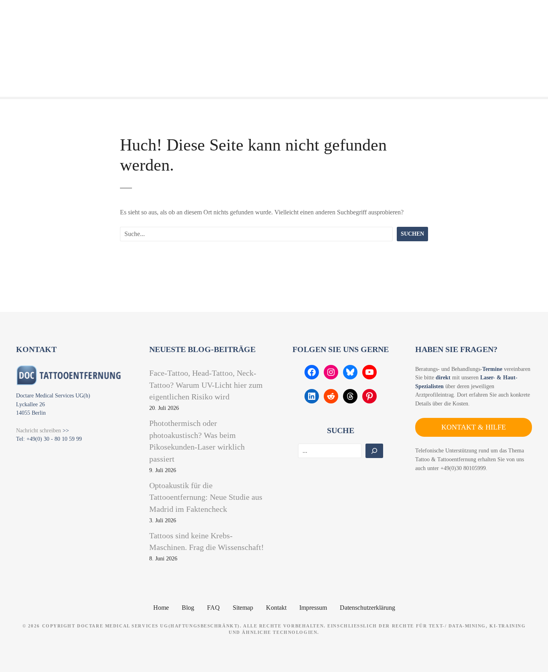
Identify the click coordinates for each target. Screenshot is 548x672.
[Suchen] (374, 451)
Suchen (412, 233)
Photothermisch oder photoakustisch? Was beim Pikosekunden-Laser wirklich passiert (197, 441)
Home (161, 607)
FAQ (213, 607)
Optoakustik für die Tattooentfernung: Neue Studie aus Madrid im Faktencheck (205, 497)
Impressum (313, 607)
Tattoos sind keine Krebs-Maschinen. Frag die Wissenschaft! (206, 541)
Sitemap (243, 607)
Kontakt (276, 607)
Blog (188, 607)
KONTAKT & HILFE (473, 427)
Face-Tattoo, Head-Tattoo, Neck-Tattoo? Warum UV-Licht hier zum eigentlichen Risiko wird (206, 385)
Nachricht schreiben (38, 430)
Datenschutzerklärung (367, 607)
